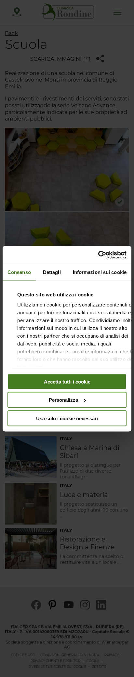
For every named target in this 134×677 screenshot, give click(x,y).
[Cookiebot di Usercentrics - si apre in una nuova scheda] (98, 255)
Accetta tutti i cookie (67, 381)
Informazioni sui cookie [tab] (100, 272)
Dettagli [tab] (52, 272)
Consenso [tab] (19, 272)
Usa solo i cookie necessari (67, 418)
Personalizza (63, 400)
